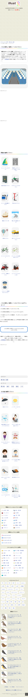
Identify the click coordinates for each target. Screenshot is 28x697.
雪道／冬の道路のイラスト (16, 221)
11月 (11, 540)
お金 (17, 586)
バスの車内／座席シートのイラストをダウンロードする (14, 329)
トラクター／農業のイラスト (5, 274)
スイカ (8, 592)
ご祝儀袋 (22, 586)
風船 (14, 608)
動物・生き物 (6, 562)
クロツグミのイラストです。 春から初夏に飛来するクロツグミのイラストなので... (14, 652)
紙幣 (19, 604)
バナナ (3, 598)
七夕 (4, 522)
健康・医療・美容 (7, 555)
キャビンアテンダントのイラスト (5, 443)
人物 (4, 553)
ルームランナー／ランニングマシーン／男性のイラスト (16, 496)
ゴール (3, 592)
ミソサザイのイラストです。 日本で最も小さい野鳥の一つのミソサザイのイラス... (14, 645)
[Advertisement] (14, 26)
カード (17, 589)
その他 (4, 575)
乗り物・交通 (4, 380)
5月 (10, 535)
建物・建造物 (18, 565)
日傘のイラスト (6, 406)
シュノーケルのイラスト (5, 495)
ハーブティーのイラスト (16, 407)
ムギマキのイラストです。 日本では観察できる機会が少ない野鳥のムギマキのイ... (14, 659)
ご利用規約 (6, 59)
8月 (10, 537)
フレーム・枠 (6, 572)
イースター (5, 515)
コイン (21, 589)
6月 (6, 537)
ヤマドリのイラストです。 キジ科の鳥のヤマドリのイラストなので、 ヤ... (14, 638)
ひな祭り (17, 512)
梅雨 (16, 520)
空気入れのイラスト (16, 203)
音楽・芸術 (5, 560)
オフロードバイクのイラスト (16, 186)
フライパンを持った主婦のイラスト (16, 425)
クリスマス (17, 527)
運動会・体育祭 (18, 525)
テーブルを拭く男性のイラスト (16, 460)
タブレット (22, 592)
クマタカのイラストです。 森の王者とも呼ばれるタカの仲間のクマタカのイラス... (14, 623)
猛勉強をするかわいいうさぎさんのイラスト (16, 443)
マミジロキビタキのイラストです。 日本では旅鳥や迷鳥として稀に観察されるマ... (14, 666)
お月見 (3, 586)
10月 (8, 540)
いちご (18, 583)
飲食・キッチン (6, 557)
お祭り (12, 586)
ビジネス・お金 (6, 550)
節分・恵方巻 (18, 510)
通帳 (6, 608)
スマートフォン (14, 592)
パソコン (8, 598)
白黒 (16, 572)
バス (22, 386)
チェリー (3, 595)
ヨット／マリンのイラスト (5, 169)
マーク (13, 598)
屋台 (19, 601)
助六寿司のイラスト (16, 477)
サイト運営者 (12, 686)
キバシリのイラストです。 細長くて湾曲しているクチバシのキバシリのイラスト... (14, 630)
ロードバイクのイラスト (5, 257)
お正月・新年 (6, 510)
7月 (8, 537)
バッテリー (19, 595)
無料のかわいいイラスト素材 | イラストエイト (14, 690)
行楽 (12, 386)
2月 (10, 542)
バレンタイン (6, 512)
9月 (6, 540)
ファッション (18, 555)
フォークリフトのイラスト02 (16, 274)
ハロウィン (5, 527)
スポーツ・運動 (18, 557)
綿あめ (23, 604)
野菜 (10, 608)
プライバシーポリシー (20, 686)
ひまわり (3, 589)
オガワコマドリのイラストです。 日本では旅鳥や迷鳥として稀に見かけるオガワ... (14, 673)
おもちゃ (23, 583)
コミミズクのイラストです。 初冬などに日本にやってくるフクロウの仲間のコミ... (14, 616)
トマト (8, 595)
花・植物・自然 (18, 562)
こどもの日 (5, 517)
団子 (11, 601)
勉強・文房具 (18, 560)
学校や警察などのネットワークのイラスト (5, 425)
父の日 (4, 520)
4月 (8, 535)
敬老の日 (5, 525)
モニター (23, 598)
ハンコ (13, 595)
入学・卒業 (17, 515)
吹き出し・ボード (19, 570)
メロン (18, 598)
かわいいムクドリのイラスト (5, 478)
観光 (17, 386)
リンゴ (3, 601)
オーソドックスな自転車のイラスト (16, 257)
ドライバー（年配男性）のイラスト (5, 292)
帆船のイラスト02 (5, 220)
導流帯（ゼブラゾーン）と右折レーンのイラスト (16, 169)
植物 (12, 604)
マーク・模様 (6, 570)
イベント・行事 (18, 553)
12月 (6, 542)
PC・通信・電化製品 (19, 550)
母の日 (16, 517)
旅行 (8, 386)
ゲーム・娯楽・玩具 (19, 567)
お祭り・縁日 (18, 522)
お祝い (8, 586)
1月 (8, 542)
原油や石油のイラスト (5, 185)
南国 (7, 601)
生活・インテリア (7, 567)
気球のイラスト (6, 238)
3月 (6, 535)
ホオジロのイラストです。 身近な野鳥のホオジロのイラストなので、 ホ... (14, 681)
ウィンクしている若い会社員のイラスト (5, 460)
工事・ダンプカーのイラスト (16, 239)
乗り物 (2, 386)
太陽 (15, 601)
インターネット (10, 589)
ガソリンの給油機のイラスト (5, 204)
